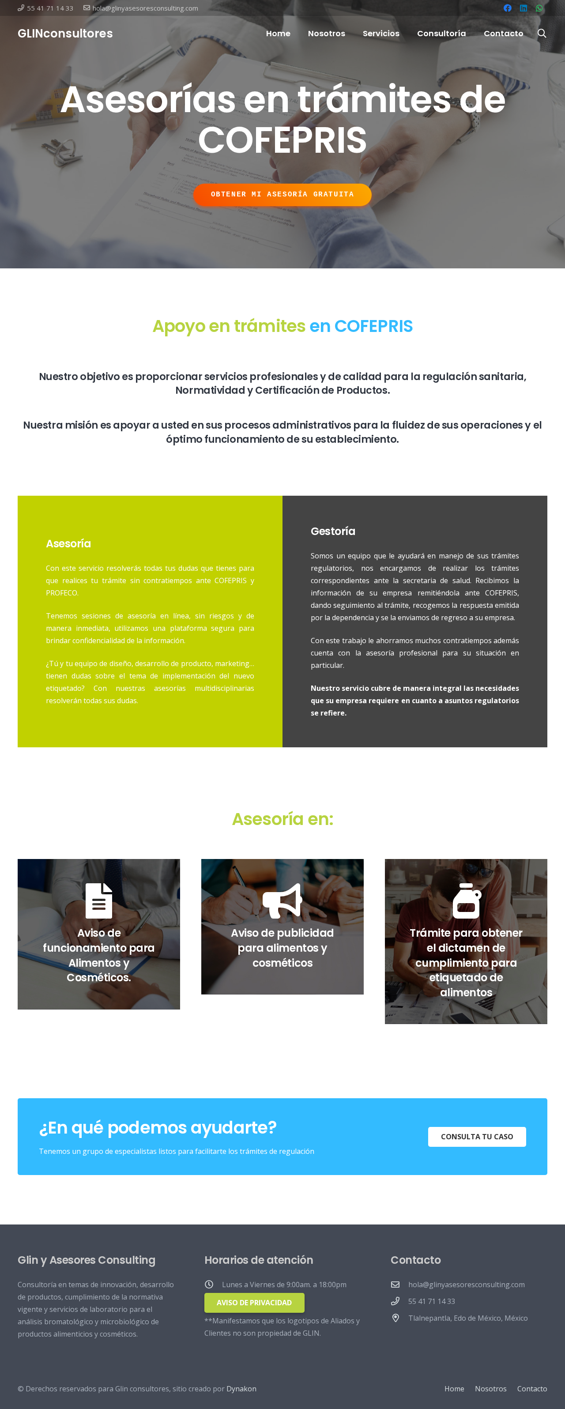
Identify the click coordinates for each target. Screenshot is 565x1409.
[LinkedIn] (523, 8)
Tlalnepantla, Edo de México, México (468, 1318)
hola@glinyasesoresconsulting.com (466, 1284)
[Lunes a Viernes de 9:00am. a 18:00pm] (213, 1284)
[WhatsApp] (539, 8)
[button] (404, 33)
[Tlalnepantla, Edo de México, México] (399, 1318)
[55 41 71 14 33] (399, 1301)
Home (454, 1389)
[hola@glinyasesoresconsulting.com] (399, 1284)
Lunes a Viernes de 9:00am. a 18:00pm (284, 1284)
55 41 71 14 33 (431, 1301)
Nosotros (491, 1389)
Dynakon (241, 1389)
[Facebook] (508, 8)
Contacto (532, 1389)
